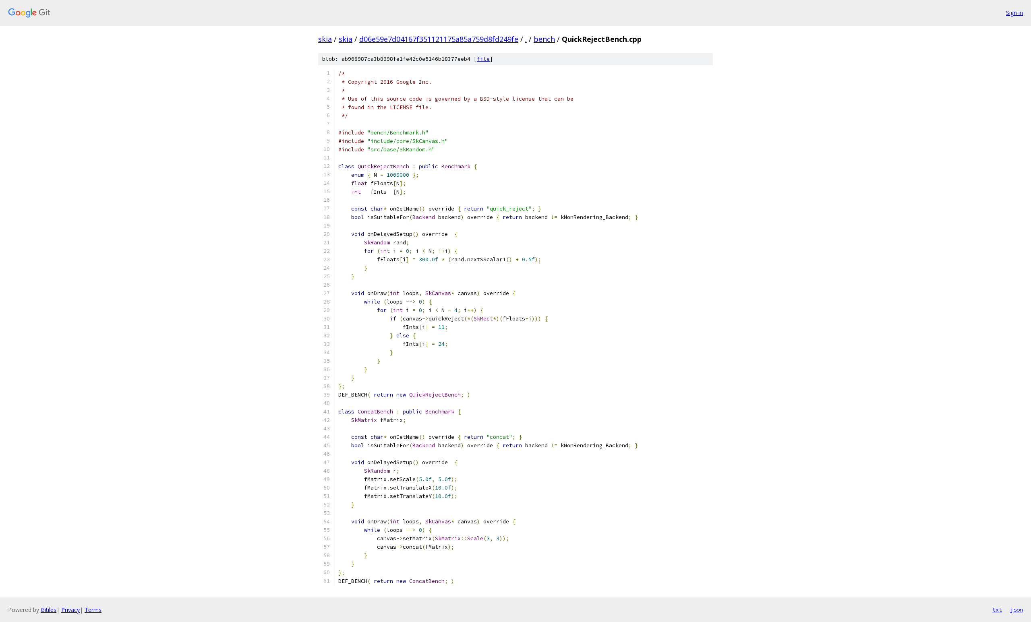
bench (544, 39)
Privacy (70, 610)
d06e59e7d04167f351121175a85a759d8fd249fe (438, 39)
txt (997, 609)
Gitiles (48, 610)
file (483, 59)
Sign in (1014, 13)
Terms (93, 610)
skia (325, 39)
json (1016, 609)
